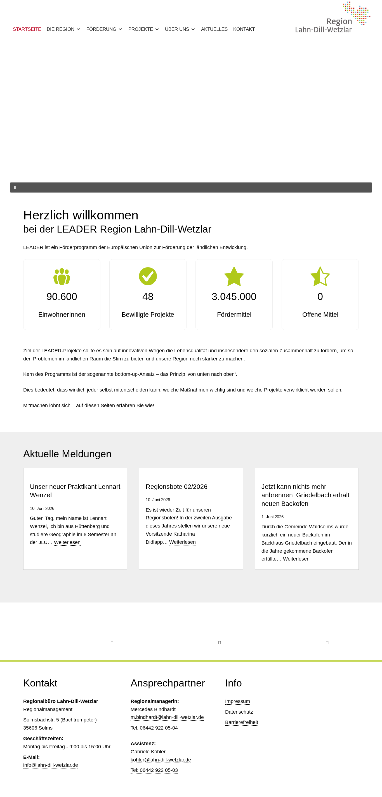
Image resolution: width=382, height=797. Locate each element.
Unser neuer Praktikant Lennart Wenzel (75, 491)
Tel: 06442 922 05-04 (154, 728)
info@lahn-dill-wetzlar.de (50, 765)
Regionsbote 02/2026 (176, 486)
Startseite (27, 29)
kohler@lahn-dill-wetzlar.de (161, 760)
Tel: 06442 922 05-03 (154, 770)
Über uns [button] (177, 29)
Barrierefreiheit (241, 722)
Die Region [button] (60, 29)
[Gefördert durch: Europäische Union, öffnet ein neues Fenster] (83, 631)
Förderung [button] (101, 29)
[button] (191, 169)
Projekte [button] (140, 29)
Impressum (237, 701)
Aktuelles (214, 29)
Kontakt (244, 29)
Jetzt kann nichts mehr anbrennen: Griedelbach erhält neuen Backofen (305, 495)
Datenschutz (239, 712)
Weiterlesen (67, 543)
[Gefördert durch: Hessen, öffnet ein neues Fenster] (191, 631)
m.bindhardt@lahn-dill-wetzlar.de (167, 717)
